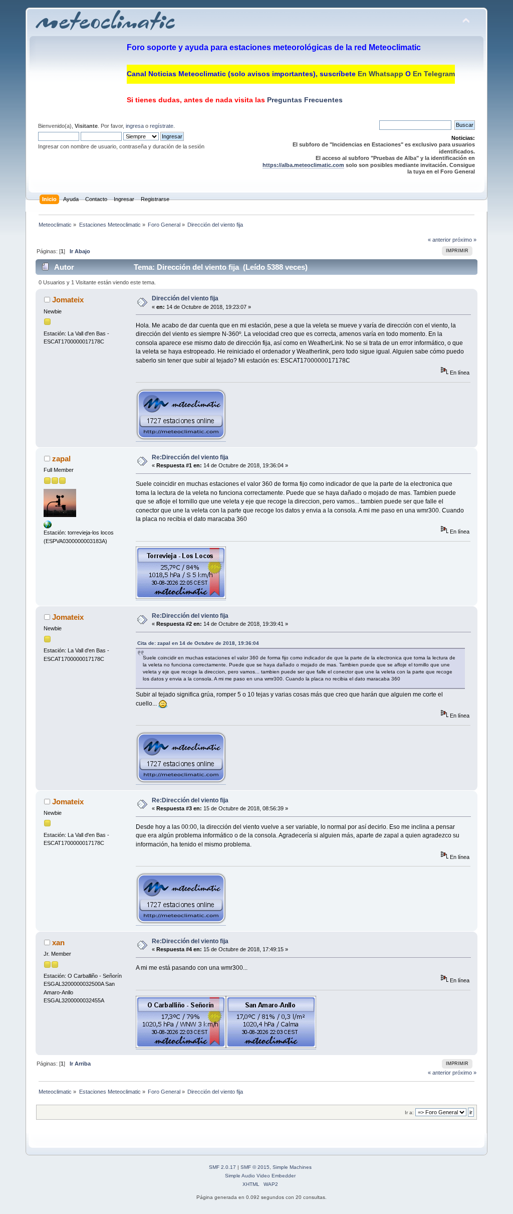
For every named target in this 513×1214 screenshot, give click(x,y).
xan (58, 942)
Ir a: (409, 1112)
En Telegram (434, 74)
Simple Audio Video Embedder (260, 1175)
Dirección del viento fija (185, 298)
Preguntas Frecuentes (304, 100)
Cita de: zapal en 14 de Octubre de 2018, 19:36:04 (198, 643)
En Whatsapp (380, 74)
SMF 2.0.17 (222, 1167)
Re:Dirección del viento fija (190, 457)
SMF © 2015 (255, 1167)
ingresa (135, 126)
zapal (61, 458)
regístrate (161, 126)
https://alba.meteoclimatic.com (303, 165)
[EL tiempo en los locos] (48, 527)
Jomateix (68, 299)
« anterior (439, 240)
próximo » (464, 240)
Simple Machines (292, 1167)
